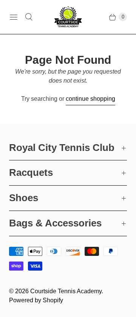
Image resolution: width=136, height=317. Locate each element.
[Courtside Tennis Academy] (68, 17)
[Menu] (13, 17)
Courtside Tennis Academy (66, 291)
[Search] (28, 17)
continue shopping (90, 98)
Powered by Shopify (36, 300)
